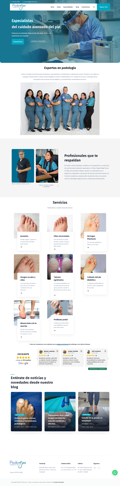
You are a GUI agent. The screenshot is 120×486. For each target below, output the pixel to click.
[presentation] (10, 413)
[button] (107, 359)
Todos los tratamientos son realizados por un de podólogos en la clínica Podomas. (60, 344)
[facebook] (38, 5)
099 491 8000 (16, 1)
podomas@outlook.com (30, 1)
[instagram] (41, 5)
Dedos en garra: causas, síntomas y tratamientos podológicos (25, 421)
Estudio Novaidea (59, 482)
